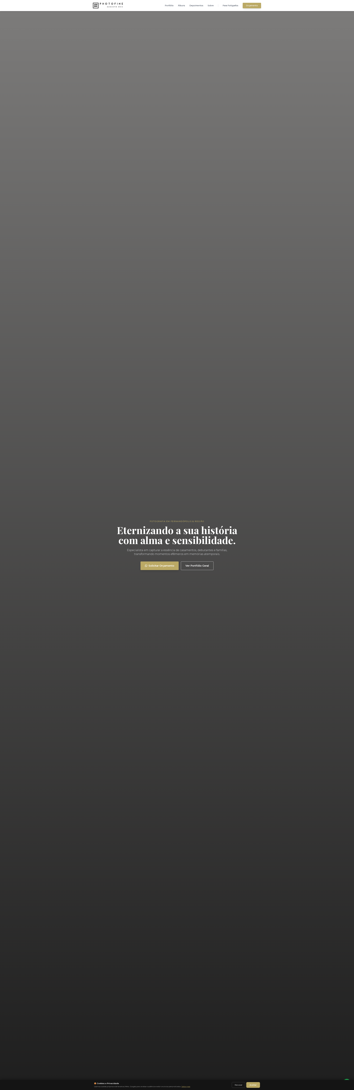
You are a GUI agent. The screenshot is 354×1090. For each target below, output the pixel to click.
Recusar (238, 1085)
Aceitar (253, 1085)
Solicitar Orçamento (161, 565)
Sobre (211, 5)
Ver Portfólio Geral (197, 565)
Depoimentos (196, 5)
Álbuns (181, 5)
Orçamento (252, 5)
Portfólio (169, 5)
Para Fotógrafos (230, 5)
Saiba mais (185, 1086)
